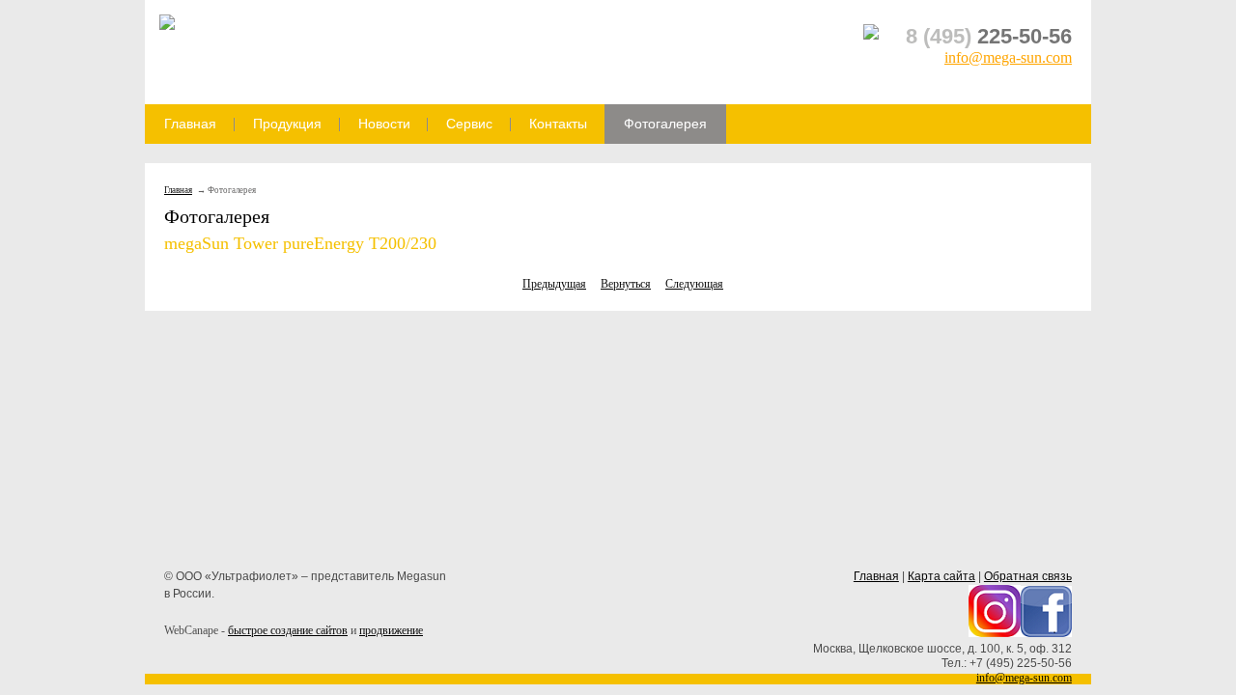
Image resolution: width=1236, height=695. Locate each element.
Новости (384, 123)
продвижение (391, 630)
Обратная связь (1028, 576)
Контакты (558, 123)
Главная (190, 123)
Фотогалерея (665, 123)
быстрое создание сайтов (288, 630)
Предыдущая (554, 284)
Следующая (694, 284)
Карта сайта (941, 576)
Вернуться (626, 284)
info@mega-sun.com (1008, 57)
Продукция (287, 123)
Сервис (469, 123)
